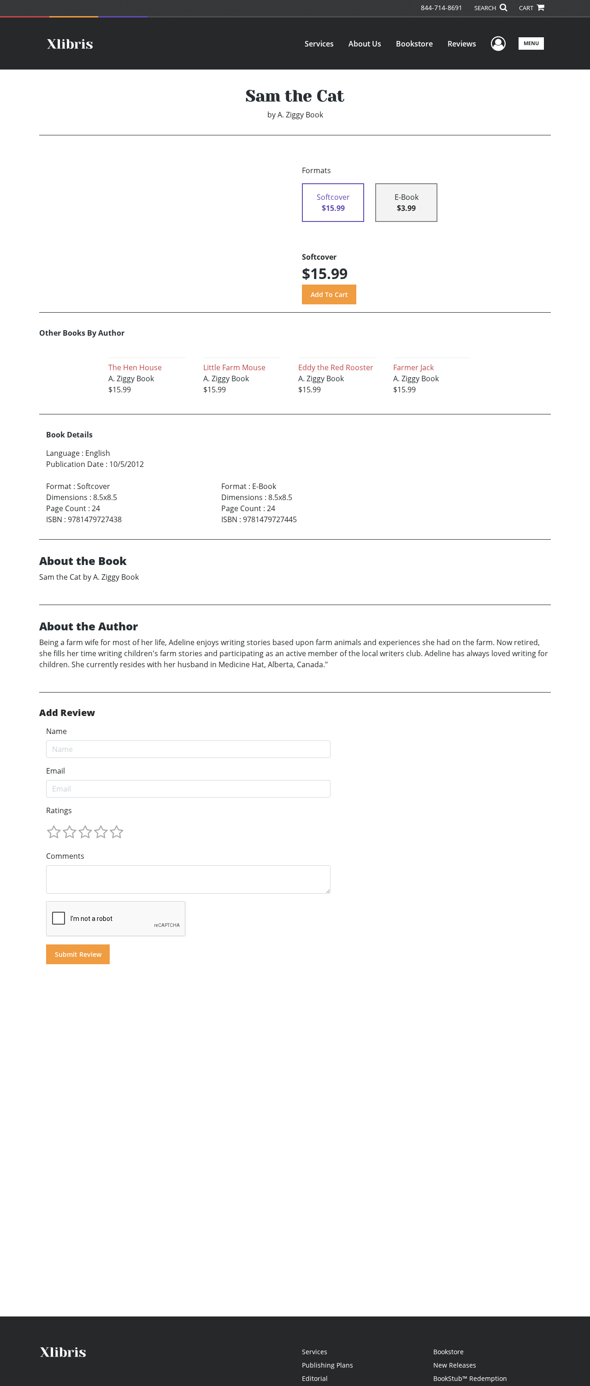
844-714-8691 (441, 7)
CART (527, 8)
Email (55, 771)
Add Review (67, 712)
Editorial (315, 1378)
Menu (531, 43)
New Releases (454, 1365)
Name (56, 731)
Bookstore (414, 44)
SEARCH (486, 8)
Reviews (462, 44)
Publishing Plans (327, 1365)
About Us (364, 44)
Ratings (59, 810)
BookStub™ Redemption (470, 1378)
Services (319, 44)
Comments (65, 856)
